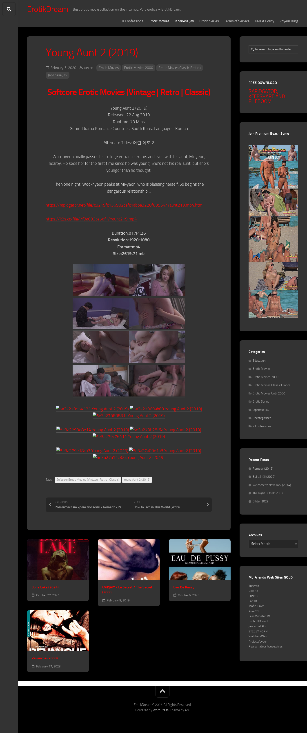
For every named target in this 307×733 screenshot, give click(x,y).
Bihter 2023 (261, 501)
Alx (187, 710)
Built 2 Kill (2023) (264, 477)
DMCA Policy (264, 21)
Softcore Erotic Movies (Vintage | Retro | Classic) (87, 480)
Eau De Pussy (183, 587)
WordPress (161, 710)
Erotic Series (209, 21)
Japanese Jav (184, 21)
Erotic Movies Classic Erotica (179, 68)
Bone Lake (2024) (45, 587)
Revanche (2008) (44, 658)
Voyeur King (289, 21)
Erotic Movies (159, 21)
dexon (88, 68)
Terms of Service (236, 21)
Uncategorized (262, 418)
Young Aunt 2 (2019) (137, 480)
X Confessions (132, 21)
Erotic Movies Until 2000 (269, 393)
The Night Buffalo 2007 (268, 493)
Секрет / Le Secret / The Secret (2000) (127, 589)
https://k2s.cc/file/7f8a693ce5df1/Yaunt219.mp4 (91, 219)
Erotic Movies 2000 (138, 68)
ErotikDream (47, 9)
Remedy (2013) (263, 469)
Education (259, 361)
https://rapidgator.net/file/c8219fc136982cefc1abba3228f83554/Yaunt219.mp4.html (124, 205)
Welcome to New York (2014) (272, 485)
